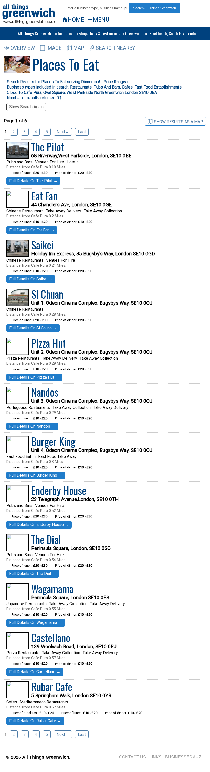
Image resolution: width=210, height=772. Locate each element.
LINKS (156, 757)
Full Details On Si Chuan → (33, 328)
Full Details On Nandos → (32, 426)
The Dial (46, 539)
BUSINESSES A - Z (183, 757)
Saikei (42, 244)
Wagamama (52, 588)
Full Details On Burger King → (35, 475)
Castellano (50, 637)
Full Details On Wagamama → (35, 622)
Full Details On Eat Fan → (32, 230)
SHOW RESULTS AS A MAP (178, 121)
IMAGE (54, 48)
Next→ (63, 131)
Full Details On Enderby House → (39, 524)
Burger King (53, 441)
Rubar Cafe (51, 686)
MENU (98, 19)
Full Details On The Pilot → (33, 180)
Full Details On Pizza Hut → (34, 377)
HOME (73, 19)
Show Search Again (26, 106)
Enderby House (58, 490)
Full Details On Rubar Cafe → (35, 720)
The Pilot (47, 146)
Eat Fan (44, 195)
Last (82, 131)
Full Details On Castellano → (34, 671)
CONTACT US (132, 757)
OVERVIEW (22, 48)
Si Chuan (47, 294)
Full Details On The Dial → (32, 573)
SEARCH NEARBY (115, 48)
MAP (78, 48)
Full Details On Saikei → (30, 279)
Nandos (44, 392)
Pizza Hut (48, 343)
